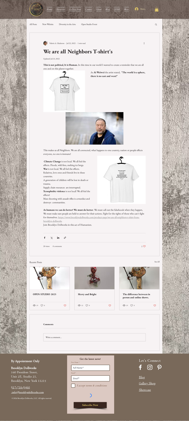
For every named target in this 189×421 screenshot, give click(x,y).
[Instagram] (149, 367)
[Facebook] (140, 367)
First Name (74, 362)
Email (73, 373)
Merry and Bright (87, 294)
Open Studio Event (89, 24)
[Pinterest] (159, 367)
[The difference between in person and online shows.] (139, 278)
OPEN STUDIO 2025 (44, 294)
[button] (157, 9)
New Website (47, 24)
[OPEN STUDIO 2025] (50, 278)
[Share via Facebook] (44, 237)
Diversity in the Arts (67, 24)
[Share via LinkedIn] (58, 237)
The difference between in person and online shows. (136, 296)
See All (157, 261)
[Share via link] (65, 237)
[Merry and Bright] (95, 278)
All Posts (33, 24)
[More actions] (144, 43)
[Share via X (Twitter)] (51, 237)
